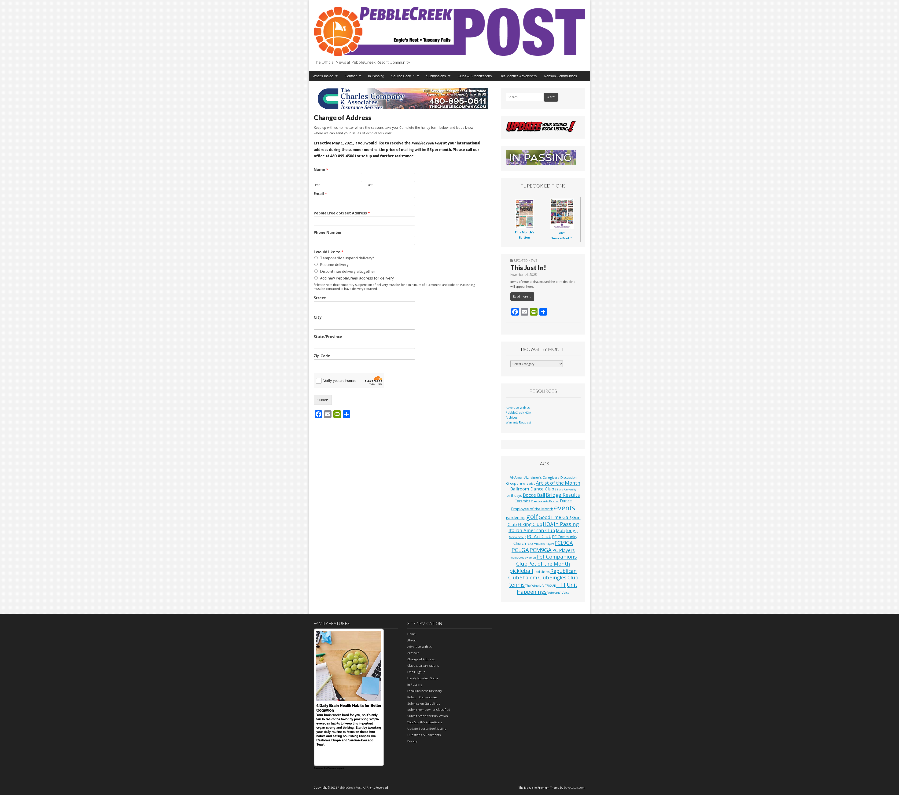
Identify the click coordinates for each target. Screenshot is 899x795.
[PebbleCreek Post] (449, 29)
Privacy (412, 741)
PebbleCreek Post (349, 788)
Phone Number (328, 232)
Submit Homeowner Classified (428, 709)
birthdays (514, 495)
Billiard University (565, 489)
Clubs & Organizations (474, 76)
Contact (351, 76)
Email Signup (416, 672)
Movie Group (517, 537)
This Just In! (528, 268)
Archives (512, 418)
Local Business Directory (424, 691)
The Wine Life (534, 586)
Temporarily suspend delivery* (347, 258)
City (317, 317)
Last (369, 185)
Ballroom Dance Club (532, 489)
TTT (561, 584)
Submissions (436, 76)
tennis (517, 584)
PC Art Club (539, 536)
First (317, 185)
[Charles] (403, 98)
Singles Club (564, 577)
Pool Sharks (542, 572)
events (564, 507)
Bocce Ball (534, 495)
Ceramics (522, 501)
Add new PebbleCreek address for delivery (357, 278)
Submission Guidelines (423, 703)
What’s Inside (323, 76)
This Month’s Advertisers (518, 76)
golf (532, 516)
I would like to (328, 252)
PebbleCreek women (523, 557)
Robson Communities (560, 76)
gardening (516, 517)
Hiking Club (530, 524)
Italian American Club (531, 530)
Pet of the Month (549, 563)
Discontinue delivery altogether (347, 271)
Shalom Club (534, 577)
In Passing (376, 76)
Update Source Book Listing (426, 728)
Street (320, 297)
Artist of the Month (558, 482)
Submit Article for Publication (427, 716)
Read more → (522, 296)
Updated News (525, 260)
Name (321, 169)
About (411, 640)
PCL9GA (564, 542)
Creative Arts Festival (545, 501)
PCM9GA (541, 550)
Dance (566, 501)
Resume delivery (334, 264)
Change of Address (421, 659)
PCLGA (520, 550)
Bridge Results (563, 494)
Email (320, 193)
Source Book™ (403, 76)
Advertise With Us (518, 408)
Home (411, 634)
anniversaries (526, 483)
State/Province (328, 336)
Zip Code (322, 355)
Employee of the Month (532, 509)
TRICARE (550, 585)
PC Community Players (540, 543)
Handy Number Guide (422, 678)
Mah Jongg (567, 530)
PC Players (563, 550)
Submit (322, 400)
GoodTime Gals (555, 517)
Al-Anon (516, 477)
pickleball (521, 570)
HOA (548, 524)
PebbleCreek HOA (518, 413)
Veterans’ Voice (558, 592)
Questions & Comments (424, 735)
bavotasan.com (574, 788)
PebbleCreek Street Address (342, 213)
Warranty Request (518, 422)
